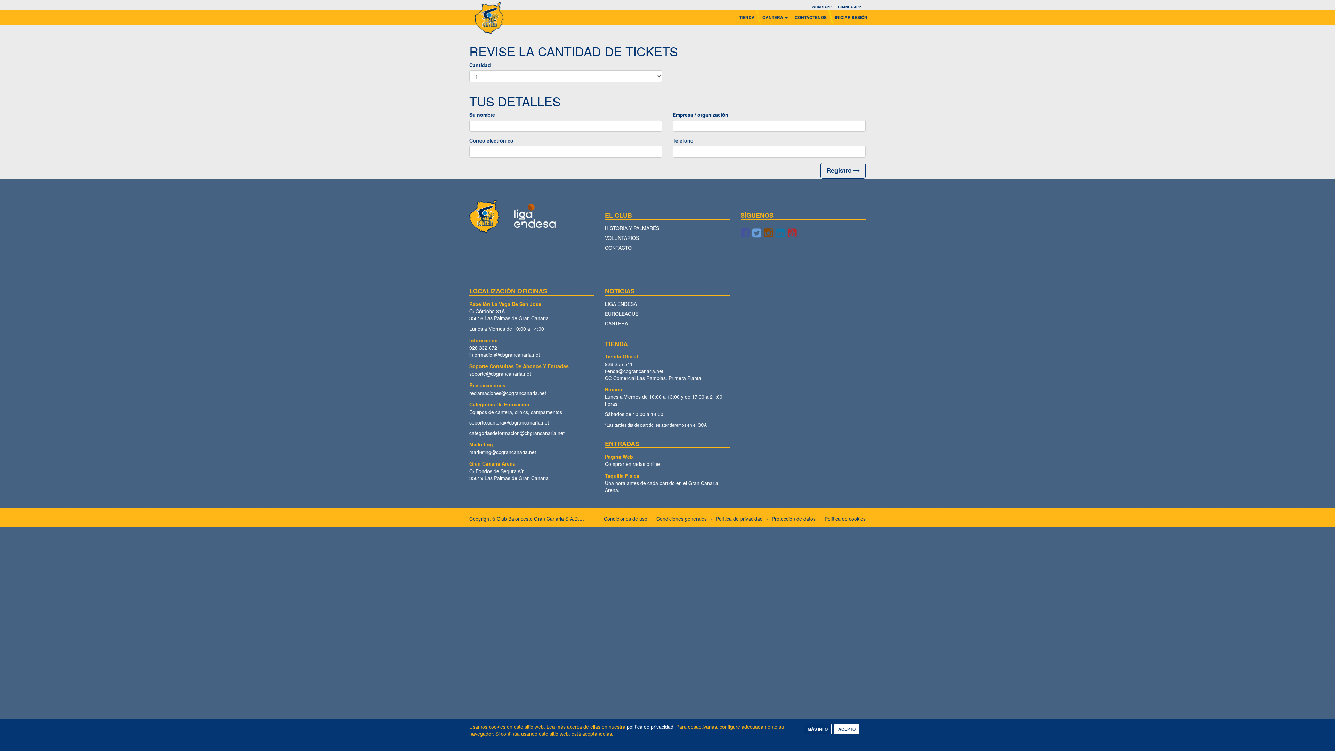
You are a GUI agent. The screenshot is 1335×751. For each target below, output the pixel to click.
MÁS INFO (818, 729)
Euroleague (621, 313)
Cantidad (480, 65)
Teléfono (683, 140)
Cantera (616, 323)
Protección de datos (794, 518)
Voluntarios (622, 237)
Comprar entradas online (632, 463)
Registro (839, 170)
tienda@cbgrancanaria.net (634, 371)
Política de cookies (845, 518)
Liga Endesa (621, 303)
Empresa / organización (700, 114)
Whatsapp (822, 7)
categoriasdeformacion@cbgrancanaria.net (517, 432)
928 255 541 (619, 364)
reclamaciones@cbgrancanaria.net (507, 392)
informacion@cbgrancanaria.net (504, 354)
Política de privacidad (739, 518)
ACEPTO (847, 729)
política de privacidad (650, 726)
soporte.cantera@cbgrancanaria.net (509, 422)
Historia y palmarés (632, 228)
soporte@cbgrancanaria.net (500, 373)
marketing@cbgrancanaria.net (502, 452)
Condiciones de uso (625, 518)
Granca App (849, 7)
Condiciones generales (681, 518)
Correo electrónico (491, 140)
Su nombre (482, 114)
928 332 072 (483, 347)
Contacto (618, 247)
